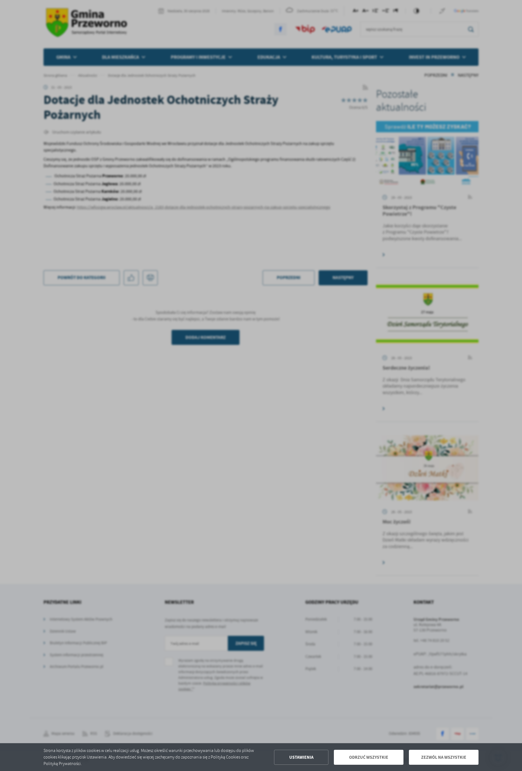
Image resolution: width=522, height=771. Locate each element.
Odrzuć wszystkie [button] (368, 757)
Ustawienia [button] (301, 757)
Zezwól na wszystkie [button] (443, 757)
